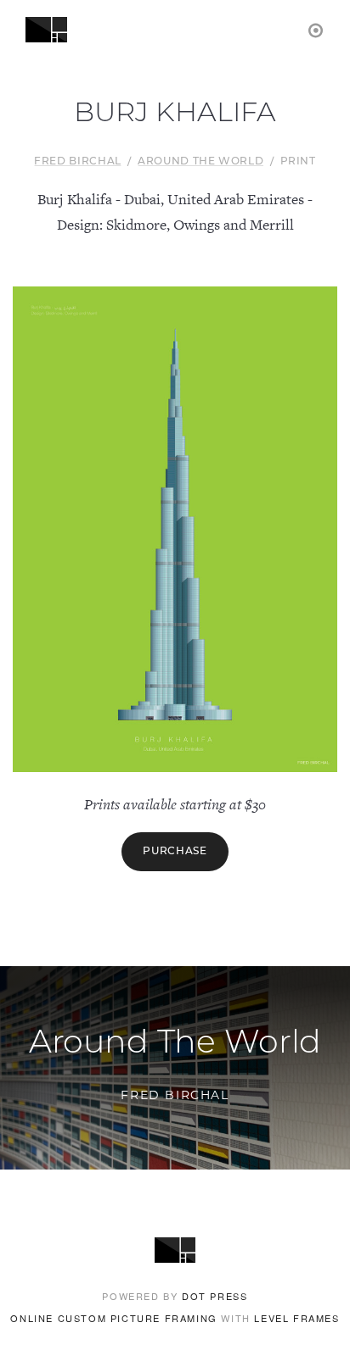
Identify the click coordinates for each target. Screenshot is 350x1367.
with (174, 1318)
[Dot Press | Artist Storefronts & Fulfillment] (316, 29)
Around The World (200, 162)
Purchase (174, 852)
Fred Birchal (77, 162)
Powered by (174, 1296)
